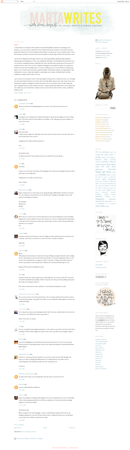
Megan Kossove (24, 190)
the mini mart (107, 201)
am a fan (113, 152)
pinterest (104, 57)
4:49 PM (22, 246)
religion (114, 196)
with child (100, 206)
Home (45, 428)
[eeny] (21, 114)
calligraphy (98, 162)
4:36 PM (22, 228)
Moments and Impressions (26, 374)
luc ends (97, 362)
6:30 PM (22, 289)
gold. (16, 45)
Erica (20, 129)
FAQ (100, 152)
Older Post (72, 428)
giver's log (98, 346)
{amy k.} (21, 395)
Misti (20, 274)
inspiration (112, 179)
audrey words (106, 157)
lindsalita (21, 384)
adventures (106, 152)
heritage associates (100, 267)
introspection (98, 181)
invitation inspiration (109, 181)
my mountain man (110, 183)
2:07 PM (22, 159)
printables (98, 194)
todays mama (99, 366)
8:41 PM (22, 349)
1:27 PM (22, 109)
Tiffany (21, 339)
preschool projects (109, 192)
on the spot (105, 188)
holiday (102, 174)
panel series (102, 190)
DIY (96, 152)
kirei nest (98, 364)
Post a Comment (19, 425)
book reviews (110, 160)
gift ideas (106, 172)
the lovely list (99, 348)
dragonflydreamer (24, 354)
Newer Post (17, 428)
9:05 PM (22, 379)
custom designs (100, 164)
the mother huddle (100, 343)
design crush (99, 356)
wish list (113, 203)
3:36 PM (22, 209)
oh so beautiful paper (101, 341)
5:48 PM (22, 270)
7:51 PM (22, 321)
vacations (101, 203)
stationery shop (105, 51)
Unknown (21, 250)
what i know (108, 203)
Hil (20, 326)
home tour (107, 177)
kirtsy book (98, 358)
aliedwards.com (100, 350)
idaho (104, 179)
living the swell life (101, 339)
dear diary (27, 93)
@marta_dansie (105, 55)
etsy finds (105, 167)
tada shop (98, 360)
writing (107, 206)
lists (96, 183)
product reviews (110, 194)
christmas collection (109, 162)
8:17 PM (22, 334)
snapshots (99, 199)
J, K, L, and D (22, 309)
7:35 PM (22, 304)
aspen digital (99, 264)
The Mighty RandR (24, 103)
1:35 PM (22, 124)
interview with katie (101, 368)
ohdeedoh (98, 352)
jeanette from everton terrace (27, 294)
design (97, 166)
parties (109, 190)
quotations (98, 196)
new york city (99, 185)
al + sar (21, 214)
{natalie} (21, 233)
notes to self (109, 186)
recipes (107, 196)
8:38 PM (22, 420)
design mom (99, 354)
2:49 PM (22, 185)
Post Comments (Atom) (29, 431)
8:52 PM (22, 369)
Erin (20, 163)
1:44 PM (22, 148)
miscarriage (102, 183)
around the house (102, 155)
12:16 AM (22, 405)
